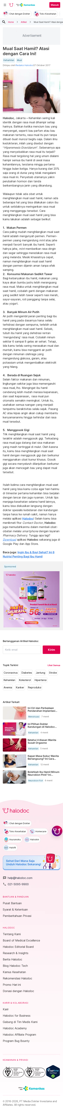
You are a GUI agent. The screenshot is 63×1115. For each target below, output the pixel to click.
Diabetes (27, 672)
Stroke (53, 672)
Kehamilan (9, 60)
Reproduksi (34, 687)
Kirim (51, 649)
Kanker (20, 687)
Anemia (8, 687)
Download (9, 539)
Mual (19, 60)
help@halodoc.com (17, 878)
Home (11, 21)
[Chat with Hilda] (57, 831)
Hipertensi (41, 680)
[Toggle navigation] (5, 5)
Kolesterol (25, 680)
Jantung (40, 672)
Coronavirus (11, 672)
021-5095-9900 (16, 884)
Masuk (55, 5)
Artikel (24, 21)
